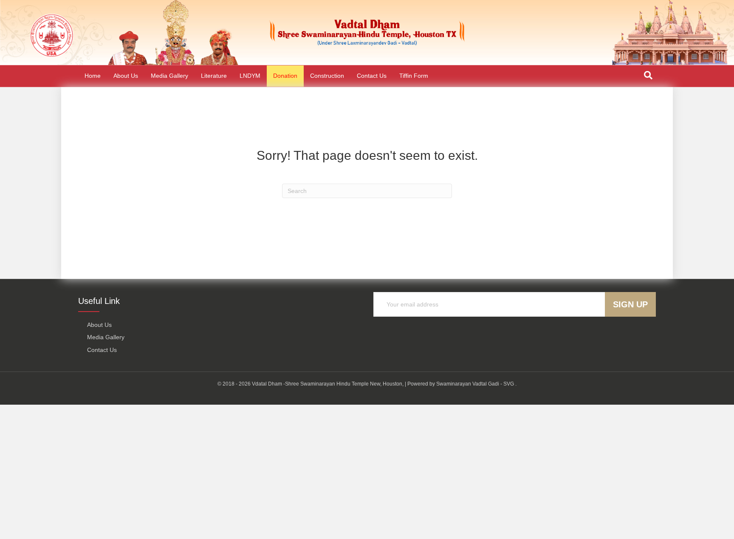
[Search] (648, 75)
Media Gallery (169, 75)
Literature (214, 75)
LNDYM (250, 75)
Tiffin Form (413, 75)
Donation (285, 75)
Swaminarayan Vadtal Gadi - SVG (475, 384)
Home (93, 75)
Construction (327, 75)
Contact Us (372, 75)
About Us (125, 75)
